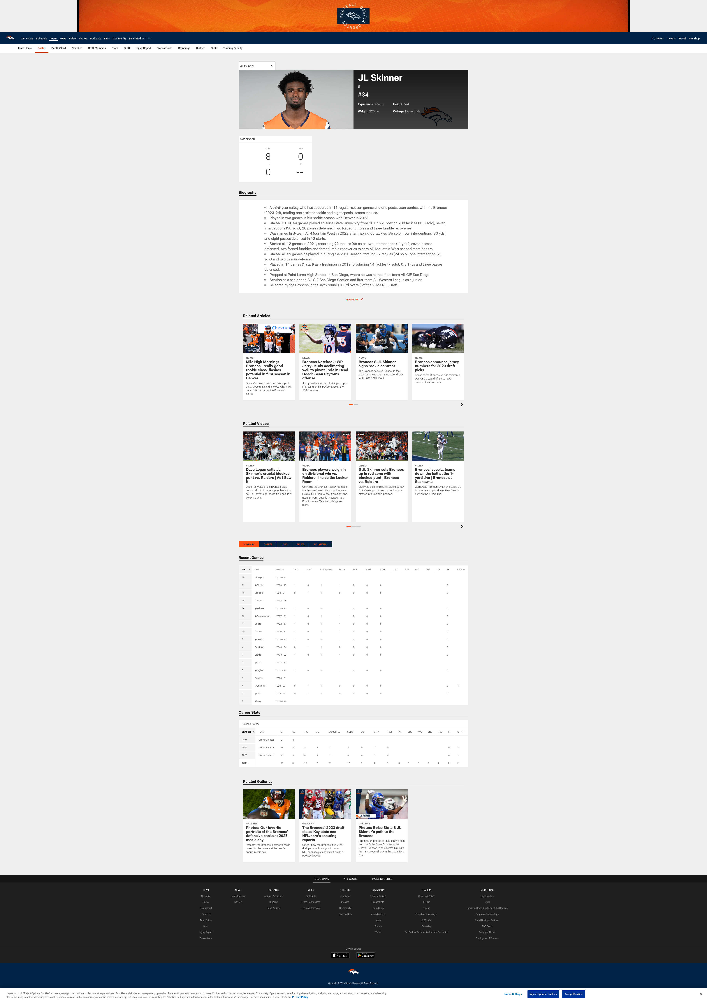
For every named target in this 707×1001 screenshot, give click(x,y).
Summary (248, 544)
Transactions (206, 938)
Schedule (205, 896)
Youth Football (378, 914)
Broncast (273, 902)
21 (330, 763)
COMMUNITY (378, 890)
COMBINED (326, 569)
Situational (321, 544)
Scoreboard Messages (426, 914)
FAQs (487, 902)
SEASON (246, 731)
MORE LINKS (487, 890)
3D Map (426, 902)
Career (268, 544)
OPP (257, 569)
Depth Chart (206, 908)
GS (293, 731)
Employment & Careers (487, 938)
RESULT (280, 569)
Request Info (378, 902)
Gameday (345, 896)
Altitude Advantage (273, 896)
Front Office (206, 920)
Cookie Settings (513, 994)
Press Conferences (311, 902)
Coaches (206, 914)
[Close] (701, 994)
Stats (205, 926)
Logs (285, 544)
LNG (428, 569)
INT (396, 569)
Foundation (378, 908)
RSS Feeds (487, 926)
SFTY (369, 569)
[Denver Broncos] (353, 972)
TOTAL (245, 763)
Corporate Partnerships (487, 914)
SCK (355, 569)
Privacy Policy (300, 996)
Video (378, 932)
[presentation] (462, 405)
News (378, 920)
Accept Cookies (574, 994)
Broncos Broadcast (311, 908)
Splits (300, 544)
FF (448, 569)
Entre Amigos (273, 908)
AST (309, 569)
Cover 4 (238, 902)
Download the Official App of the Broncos (487, 908)
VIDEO (311, 890)
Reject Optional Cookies (543, 994)
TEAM (261, 731)
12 (305, 763)
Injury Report (206, 932)
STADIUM (426, 890)
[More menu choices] (149, 38)
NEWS (238, 890)
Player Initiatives (378, 896)
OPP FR (461, 569)
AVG (417, 569)
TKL (296, 569)
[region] (353, 994)
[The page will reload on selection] (257, 66)
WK (244, 569)
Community (345, 908)
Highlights (311, 896)
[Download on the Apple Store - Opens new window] (340, 956)
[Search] (653, 38)
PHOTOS (345, 890)
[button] (353, 299)
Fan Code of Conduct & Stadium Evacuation (426, 932)
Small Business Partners (487, 920)
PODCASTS (273, 890)
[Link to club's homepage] (10, 38)
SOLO (342, 569)
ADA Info (426, 920)
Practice (345, 902)
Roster (206, 902)
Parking (426, 908)
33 (282, 763)
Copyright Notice (487, 932)
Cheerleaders (345, 914)
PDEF (383, 569)
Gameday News (238, 896)
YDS (406, 569)
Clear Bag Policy (426, 896)
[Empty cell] (266, 763)
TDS (438, 569)
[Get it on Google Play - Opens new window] (365, 957)
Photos (378, 926)
